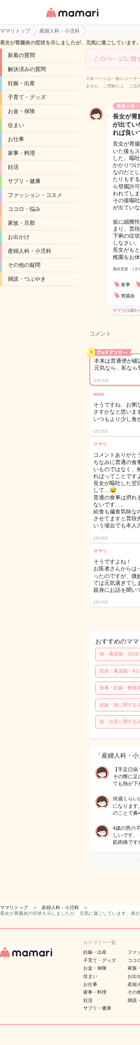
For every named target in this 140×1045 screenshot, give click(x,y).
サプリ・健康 (24, 181)
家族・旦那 (21, 223)
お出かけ (19, 237)
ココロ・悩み (24, 209)
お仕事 (16, 139)
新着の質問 (21, 55)
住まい (16, 125)
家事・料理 (21, 153)
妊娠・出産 (21, 83)
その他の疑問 (24, 265)
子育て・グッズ (27, 97)
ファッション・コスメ (35, 195)
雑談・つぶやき (27, 279)
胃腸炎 (128, 296)
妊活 (13, 167)
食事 (125, 284)
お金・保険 (21, 111)
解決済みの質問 (27, 69)
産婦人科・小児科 (29, 251)
